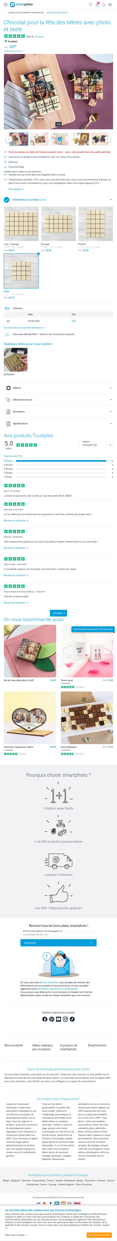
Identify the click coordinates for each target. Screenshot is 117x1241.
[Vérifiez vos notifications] (104, 4)
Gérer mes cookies (15, 1235)
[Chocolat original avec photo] (30, 717)
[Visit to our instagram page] (65, 1019)
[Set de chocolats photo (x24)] (30, 651)
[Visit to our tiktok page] (72, 1019)
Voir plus (57, 613)
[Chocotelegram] (87, 717)
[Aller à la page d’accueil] (21, 4)
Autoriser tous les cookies (99, 1235)
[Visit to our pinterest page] (51, 1019)
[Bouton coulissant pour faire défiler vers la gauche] (9, 139)
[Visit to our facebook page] (45, 1019)
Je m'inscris (30, 942)
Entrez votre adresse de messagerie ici (43, 931)
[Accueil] (4, 13)
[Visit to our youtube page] (58, 1019)
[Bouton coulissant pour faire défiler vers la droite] (108, 139)
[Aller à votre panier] (110, 4)
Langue (85, 441)
